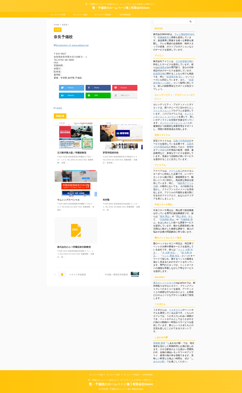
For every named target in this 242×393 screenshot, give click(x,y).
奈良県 (59, 108)
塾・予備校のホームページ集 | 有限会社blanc (121, 7)
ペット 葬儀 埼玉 (170, 255)
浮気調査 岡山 (167, 219)
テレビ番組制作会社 (184, 34)
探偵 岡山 (165, 216)
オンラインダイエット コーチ (175, 122)
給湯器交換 (163, 67)
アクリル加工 (175, 170)
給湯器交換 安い (175, 76)
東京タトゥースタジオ (164, 282)
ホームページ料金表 (103, 14)
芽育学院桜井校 (110, 152)
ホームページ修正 (80, 14)
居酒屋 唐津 (159, 343)
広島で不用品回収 (182, 140)
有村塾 (106, 199)
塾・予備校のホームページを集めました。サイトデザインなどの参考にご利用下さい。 (121, 380)
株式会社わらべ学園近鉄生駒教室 (74, 246)
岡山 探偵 (181, 216)
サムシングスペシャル (68, 199)
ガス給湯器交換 (183, 61)
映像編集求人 (164, 37)
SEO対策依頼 (125, 14)
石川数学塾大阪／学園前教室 (71, 152)
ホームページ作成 (58, 14)
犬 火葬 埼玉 (168, 252)
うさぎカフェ (175, 309)
